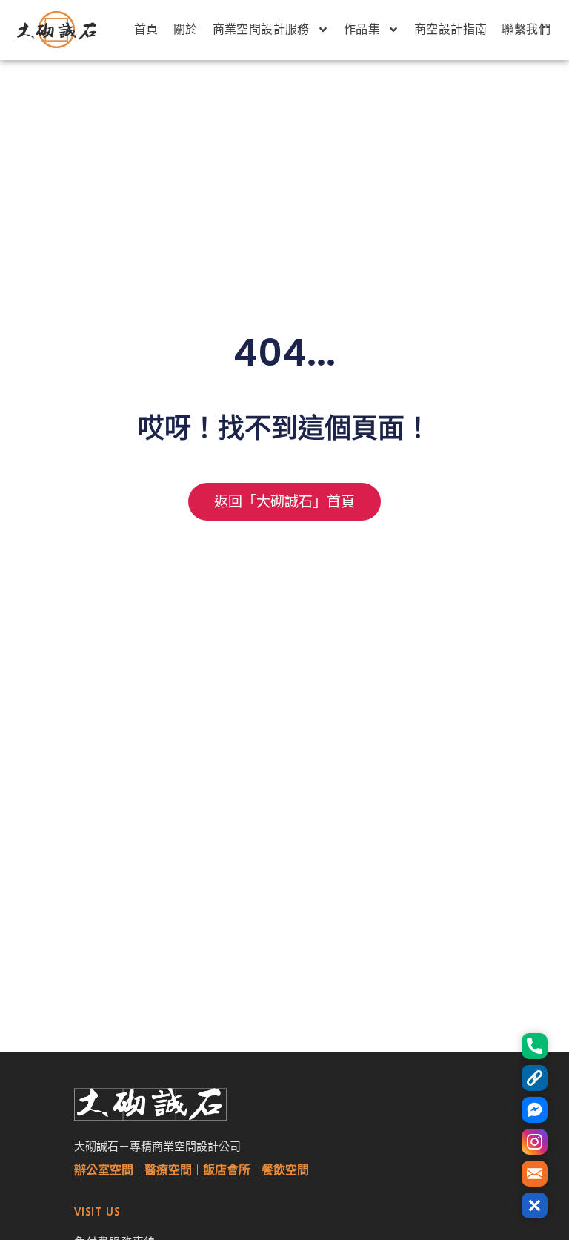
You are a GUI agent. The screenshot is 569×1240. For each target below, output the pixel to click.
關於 (185, 29)
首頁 (146, 29)
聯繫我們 (526, 29)
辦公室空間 (103, 1169)
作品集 (362, 29)
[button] (535, 1205)
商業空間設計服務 (261, 29)
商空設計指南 (450, 29)
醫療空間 (168, 1169)
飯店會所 (226, 1169)
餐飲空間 (285, 1169)
